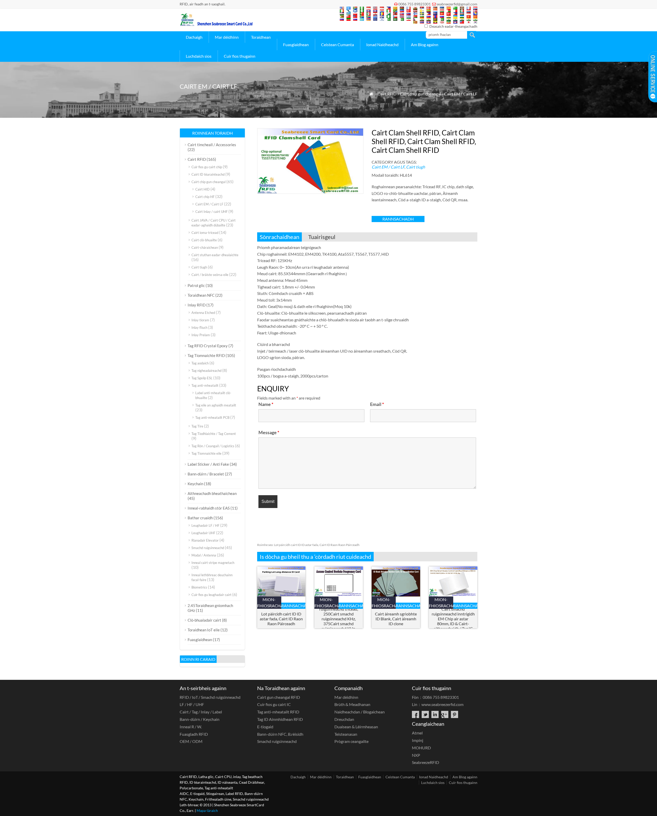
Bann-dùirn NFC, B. (280, 734)
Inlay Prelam (200, 335)
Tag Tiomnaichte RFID (206, 355)
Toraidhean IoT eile (204, 630)
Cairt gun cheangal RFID (278, 697)
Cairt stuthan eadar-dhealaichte (214, 255)
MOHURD (421, 747)
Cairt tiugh (415, 166)
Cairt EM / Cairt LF (460, 93)
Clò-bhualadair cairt (204, 620)
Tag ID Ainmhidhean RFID (280, 719)
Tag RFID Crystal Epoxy (208, 345)
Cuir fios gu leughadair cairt (211, 595)
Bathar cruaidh (200, 517)
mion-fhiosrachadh (269, 602)
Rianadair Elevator (205, 540)
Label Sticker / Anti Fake (208, 464)
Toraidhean (261, 37)
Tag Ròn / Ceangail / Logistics (212, 446)
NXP (416, 755)
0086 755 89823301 (414, 4)
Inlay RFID (197, 305)
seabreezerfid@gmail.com (457, 4)
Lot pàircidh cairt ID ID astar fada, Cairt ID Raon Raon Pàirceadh (308, 545)
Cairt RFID (387, 93)
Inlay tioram (200, 320)
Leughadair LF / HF (205, 525)
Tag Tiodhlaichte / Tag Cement (213, 434)
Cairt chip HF (205, 197)
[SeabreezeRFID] (216, 24)
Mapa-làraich (207, 810)
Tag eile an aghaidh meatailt (215, 405)
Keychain (195, 483)
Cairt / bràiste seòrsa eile (209, 275)
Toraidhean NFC (201, 295)
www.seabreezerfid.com (442, 704)
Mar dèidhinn (227, 37)
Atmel (417, 732)
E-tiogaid (265, 726)
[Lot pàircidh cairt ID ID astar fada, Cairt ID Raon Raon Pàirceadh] (281, 594)
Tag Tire (197, 426)
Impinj (417, 740)
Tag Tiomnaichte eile (206, 453)
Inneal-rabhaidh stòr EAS (209, 508)
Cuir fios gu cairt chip (206, 167)
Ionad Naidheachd (382, 44)
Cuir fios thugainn (239, 56)
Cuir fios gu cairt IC (274, 704)
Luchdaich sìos (198, 56)
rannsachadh (398, 218)
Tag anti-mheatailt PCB (212, 417)
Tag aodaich (200, 363)
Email (377, 404)
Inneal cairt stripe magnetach (212, 563)
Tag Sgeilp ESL (201, 378)
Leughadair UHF (203, 533)
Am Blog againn (424, 44)
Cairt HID (202, 189)
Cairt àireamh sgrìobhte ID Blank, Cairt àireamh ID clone (396, 618)
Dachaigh (194, 37)
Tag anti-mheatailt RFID (278, 711)
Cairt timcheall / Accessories (212, 144)
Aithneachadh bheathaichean (212, 493)
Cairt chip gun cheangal (420, 93)
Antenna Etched (203, 313)
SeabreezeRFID (425, 762)
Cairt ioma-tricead (204, 233)
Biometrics (199, 587)
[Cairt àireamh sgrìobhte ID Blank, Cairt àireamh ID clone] (396, 594)
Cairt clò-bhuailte (204, 240)
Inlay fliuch (199, 327)
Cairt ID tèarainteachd (208, 174)
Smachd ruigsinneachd (207, 548)
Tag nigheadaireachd (206, 371)
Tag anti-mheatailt (204, 385)
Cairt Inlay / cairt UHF (211, 212)
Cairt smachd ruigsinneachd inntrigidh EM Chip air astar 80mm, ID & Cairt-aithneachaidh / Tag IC (453, 618)
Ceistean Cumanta (337, 44)
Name (265, 404)
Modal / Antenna (203, 555)
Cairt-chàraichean (204, 247)
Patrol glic (196, 285)
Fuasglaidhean (296, 44)
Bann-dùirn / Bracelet (206, 474)
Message (268, 432)
